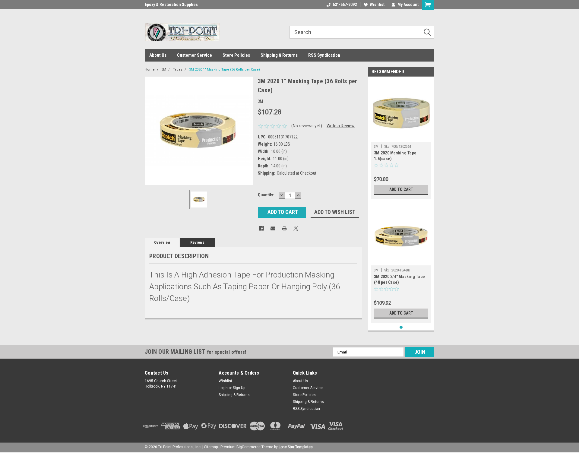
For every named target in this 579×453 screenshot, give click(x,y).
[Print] (284, 228)
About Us (157, 55)
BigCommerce (248, 447)
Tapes (177, 69)
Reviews (197, 242)
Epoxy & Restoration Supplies (171, 4)
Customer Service (194, 55)
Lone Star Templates (296, 447)
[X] (295, 228)
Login (223, 388)
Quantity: (266, 194)
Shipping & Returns (279, 55)
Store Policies (236, 55)
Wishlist (377, 4)
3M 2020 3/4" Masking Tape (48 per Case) (399, 279)
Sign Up (239, 388)
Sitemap (211, 447)
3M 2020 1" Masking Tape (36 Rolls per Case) (224, 69)
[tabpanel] (401, 139)
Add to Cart (401, 189)
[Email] (273, 228)
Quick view (401, 260)
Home (150, 69)
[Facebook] (261, 228)
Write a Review (341, 125)
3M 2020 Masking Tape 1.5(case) (395, 155)
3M (163, 69)
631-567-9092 (345, 4)
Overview (162, 242)
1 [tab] (401, 327)
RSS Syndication (324, 55)
